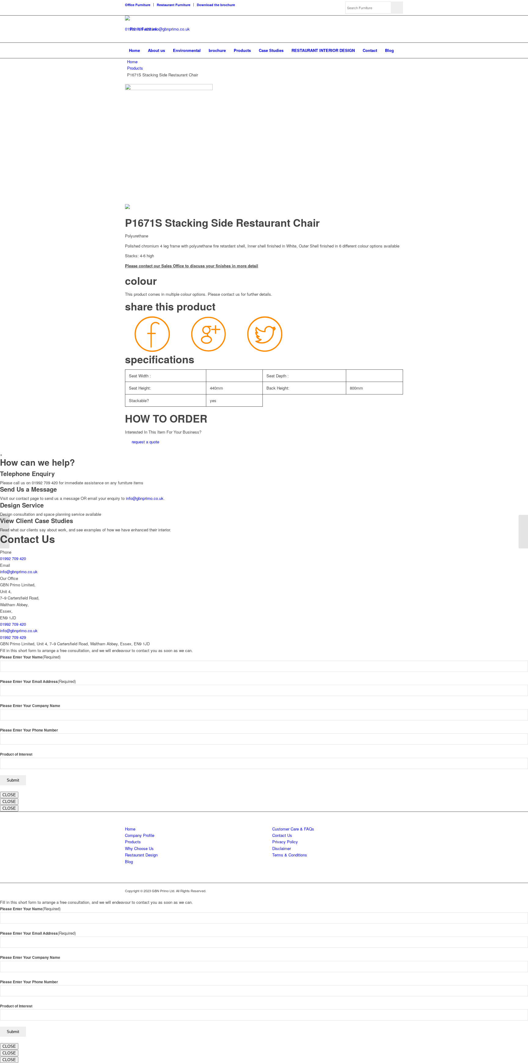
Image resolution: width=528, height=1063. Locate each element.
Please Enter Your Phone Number (29, 730)
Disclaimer (281, 848)
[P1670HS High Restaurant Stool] (4, 531)
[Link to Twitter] (380, 890)
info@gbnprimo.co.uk (171, 29)
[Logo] (141, 29)
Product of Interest (16, 754)
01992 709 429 (13, 637)
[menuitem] (139, 4)
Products (135, 68)
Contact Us (282, 835)
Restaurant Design (141, 855)
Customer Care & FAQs (293, 829)
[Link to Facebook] (389, 890)
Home (132, 61)
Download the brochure (216, 4)
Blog (129, 861)
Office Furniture (137, 4)
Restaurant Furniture (173, 4)
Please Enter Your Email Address (38, 681)
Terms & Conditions (289, 855)
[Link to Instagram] (398, 890)
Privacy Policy (285, 842)
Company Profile (139, 835)
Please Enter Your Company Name (30, 705)
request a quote (145, 442)
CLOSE (9, 795)
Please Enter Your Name (30, 657)
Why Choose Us (139, 848)
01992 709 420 (13, 558)
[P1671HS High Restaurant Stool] (523, 531)
